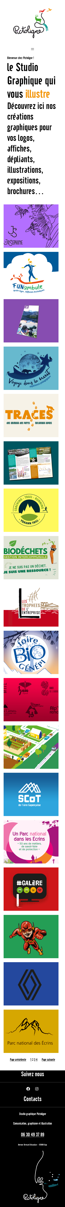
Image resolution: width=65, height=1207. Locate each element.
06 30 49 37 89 (32, 1135)
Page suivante (48, 1060)
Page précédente (18, 1060)
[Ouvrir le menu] (32, 49)
